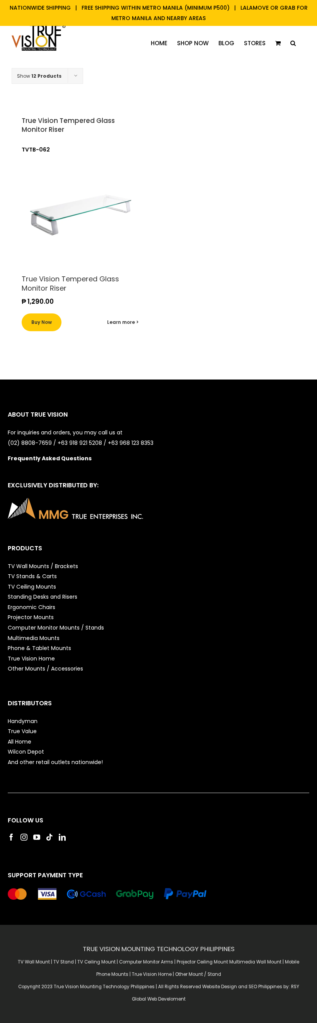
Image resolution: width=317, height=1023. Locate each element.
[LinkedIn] (62, 837)
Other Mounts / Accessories (45, 668)
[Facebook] (11, 837)
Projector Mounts (31, 617)
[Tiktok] (49, 837)
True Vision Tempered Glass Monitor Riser (68, 125)
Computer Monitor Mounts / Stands (56, 628)
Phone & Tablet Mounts (39, 648)
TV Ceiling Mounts (32, 587)
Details (123, 322)
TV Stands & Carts (32, 576)
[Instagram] (23, 837)
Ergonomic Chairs (31, 607)
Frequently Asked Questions (50, 458)
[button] (293, 43)
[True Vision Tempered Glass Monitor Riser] (81, 214)
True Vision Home (31, 658)
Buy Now (41, 322)
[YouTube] (36, 837)
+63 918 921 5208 (80, 443)
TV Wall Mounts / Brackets (43, 566)
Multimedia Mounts (34, 638)
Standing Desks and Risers (42, 597)
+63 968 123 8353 (130, 443)
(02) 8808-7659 (30, 443)
